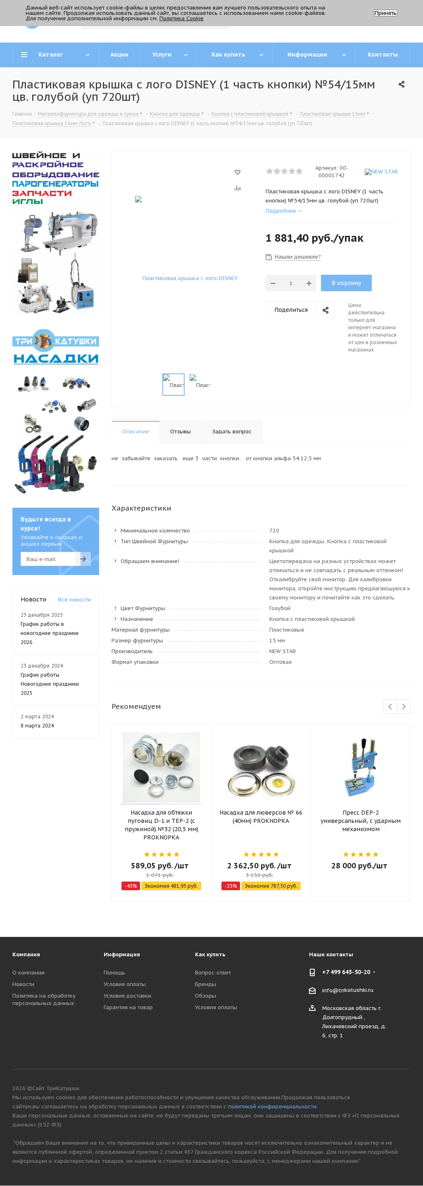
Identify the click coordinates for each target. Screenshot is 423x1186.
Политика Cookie (181, 18)
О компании (28, 972)
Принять (386, 13)
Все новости (74, 599)
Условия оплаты (125, 984)
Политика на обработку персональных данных (44, 999)
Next (404, 707)
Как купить (210, 954)
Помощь (114, 972)
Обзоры (205, 995)
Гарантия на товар (128, 1007)
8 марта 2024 (37, 726)
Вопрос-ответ (213, 972)
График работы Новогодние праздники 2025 (50, 684)
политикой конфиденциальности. (273, 1106)
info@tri (333, 989)
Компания (26, 954)
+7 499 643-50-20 (346, 972)
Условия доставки (127, 995)
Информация (122, 954)
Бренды (205, 984)
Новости (23, 984)
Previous (390, 707)
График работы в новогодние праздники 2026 (49, 633)
